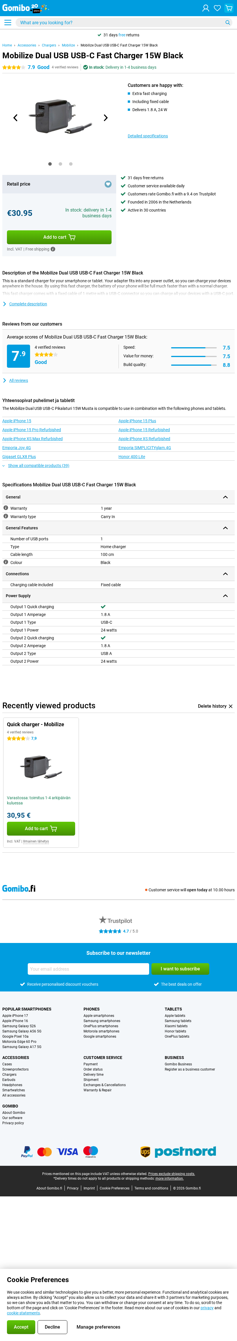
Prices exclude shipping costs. (171, 1174)
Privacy (73, 1188)
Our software (12, 1118)
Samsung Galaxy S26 (19, 1026)
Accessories (27, 45)
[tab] (50, 164)
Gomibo (10, 1106)
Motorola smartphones (101, 1031)
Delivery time (93, 1075)
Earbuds (8, 1080)
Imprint (89, 1188)
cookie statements (23, 1313)
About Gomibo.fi (49, 1188)
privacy (207, 1307)
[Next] (105, 118)
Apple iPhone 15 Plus (137, 421)
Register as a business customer (190, 1069)
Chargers (49, 45)
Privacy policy (13, 1123)
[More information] (53, 249)
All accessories (13, 1095)
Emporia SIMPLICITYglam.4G (144, 447)
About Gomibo (13, 1113)
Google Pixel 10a (15, 1036)
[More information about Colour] (5, 562)
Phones (92, 1009)
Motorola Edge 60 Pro (19, 1042)
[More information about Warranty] (5, 507)
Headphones (12, 1085)
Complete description (28, 304)
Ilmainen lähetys (36, 841)
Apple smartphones (99, 1016)
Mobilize (68, 45)
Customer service (103, 1057)
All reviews (18, 380)
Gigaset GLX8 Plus (19, 456)
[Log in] (206, 8)
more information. (169, 1178)
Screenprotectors (15, 1069)
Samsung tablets (178, 1021)
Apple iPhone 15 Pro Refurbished (31, 429)
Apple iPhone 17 (15, 1016)
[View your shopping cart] (229, 8)
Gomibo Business (178, 1064)
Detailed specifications (148, 136)
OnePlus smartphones (101, 1026)
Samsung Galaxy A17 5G (21, 1047)
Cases (7, 1064)
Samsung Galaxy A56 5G (21, 1031)
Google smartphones (100, 1036)
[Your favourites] (217, 8)
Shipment (91, 1080)
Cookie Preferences (114, 1188)
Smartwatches (13, 1090)
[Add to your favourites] (108, 184)
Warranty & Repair (98, 1090)
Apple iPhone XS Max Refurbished (32, 438)
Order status (93, 1069)
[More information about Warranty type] (5, 516)
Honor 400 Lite (131, 456)
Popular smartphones (26, 1009)
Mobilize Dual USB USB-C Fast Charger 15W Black (119, 45)
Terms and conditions (151, 1188)
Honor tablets (175, 1031)
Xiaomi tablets (176, 1026)
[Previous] (15, 118)
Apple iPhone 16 (15, 1021)
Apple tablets (175, 1016)
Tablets (173, 1009)
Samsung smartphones (102, 1021)
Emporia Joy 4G (16, 447)
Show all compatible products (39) (38, 465)
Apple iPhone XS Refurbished (144, 438)
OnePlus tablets (177, 1036)
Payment (91, 1064)
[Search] (227, 22)
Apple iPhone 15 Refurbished (144, 429)
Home (7, 45)
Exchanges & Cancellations (105, 1085)
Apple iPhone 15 (16, 421)
